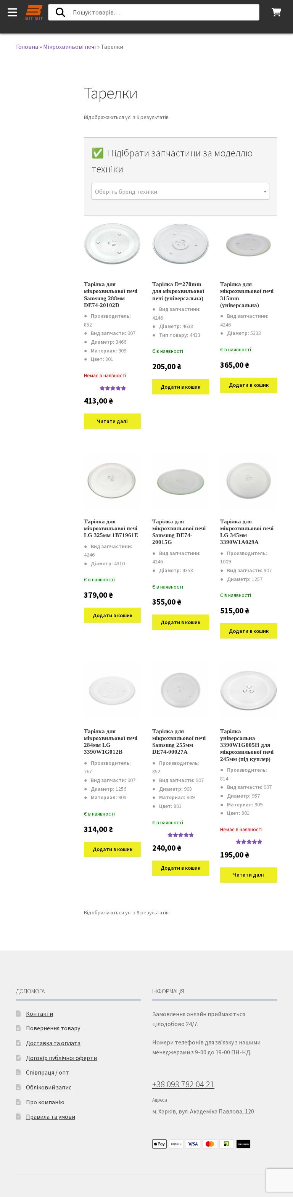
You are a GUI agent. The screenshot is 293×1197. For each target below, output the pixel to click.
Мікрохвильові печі (69, 46)
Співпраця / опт (47, 1072)
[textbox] (180, 191)
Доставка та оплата (53, 1043)
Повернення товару (53, 1028)
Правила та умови (50, 1116)
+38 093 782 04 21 (183, 1084)
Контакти (39, 1013)
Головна (27, 46)
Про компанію (45, 1102)
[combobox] (180, 191)
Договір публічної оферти (61, 1058)
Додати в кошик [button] (180, 386)
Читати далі (112, 421)
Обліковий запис (48, 1087)
